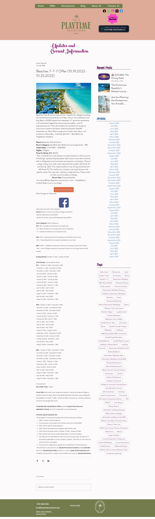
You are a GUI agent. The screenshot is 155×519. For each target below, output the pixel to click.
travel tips (121, 392)
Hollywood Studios (120, 446)
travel (126, 272)
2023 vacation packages (114, 413)
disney (127, 276)
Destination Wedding (120, 279)
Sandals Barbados (113, 315)
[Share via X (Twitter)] (43, 461)
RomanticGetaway (122, 283)
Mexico (119, 432)
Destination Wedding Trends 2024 (114, 359)
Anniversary (117, 276)
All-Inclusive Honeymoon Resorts (110, 399)
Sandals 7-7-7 (104, 279)
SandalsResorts (104, 341)
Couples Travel (103, 276)
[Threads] (117, 11)
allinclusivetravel (108, 392)
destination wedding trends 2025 (114, 417)
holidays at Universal (114, 381)
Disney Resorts (114, 406)
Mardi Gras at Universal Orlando (113, 370)
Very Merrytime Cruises (114, 388)
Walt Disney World (105, 283)
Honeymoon (116, 272)
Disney (126, 305)
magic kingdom (113, 435)
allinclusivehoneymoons (114, 366)
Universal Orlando (120, 286)
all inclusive (123, 323)
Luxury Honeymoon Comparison (113, 439)
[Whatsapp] (109, 11)
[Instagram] (113, 11)
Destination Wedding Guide (119, 348)
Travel (119, 297)
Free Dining (118, 403)
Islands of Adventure (113, 377)
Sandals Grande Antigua (118, 326)
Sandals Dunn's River (108, 323)
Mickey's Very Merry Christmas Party (114, 421)
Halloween (108, 330)
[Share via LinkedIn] (48, 461)
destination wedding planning (114, 410)
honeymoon (109, 373)
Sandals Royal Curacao (121, 341)
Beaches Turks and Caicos (114, 308)
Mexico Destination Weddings (109, 305)
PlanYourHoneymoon (113, 363)
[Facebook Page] (104, 11)
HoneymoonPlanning (113, 301)
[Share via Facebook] (37, 461)
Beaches (110, 297)
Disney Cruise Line (113, 424)
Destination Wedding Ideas (114, 355)
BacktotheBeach (114, 352)
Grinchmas (123, 395)
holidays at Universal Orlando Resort (114, 384)
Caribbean (119, 330)
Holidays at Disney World (109, 344)
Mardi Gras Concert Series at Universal (114, 428)
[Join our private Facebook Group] (121, 11)
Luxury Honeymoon (122, 442)
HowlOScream (105, 446)
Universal (102, 348)
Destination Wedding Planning (114, 290)
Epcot (103, 326)
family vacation (105, 286)
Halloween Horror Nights (114, 319)
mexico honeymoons (108, 395)
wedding (124, 344)
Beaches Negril (107, 312)
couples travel (121, 312)
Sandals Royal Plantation (113, 337)
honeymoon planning (113, 453)
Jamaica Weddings (105, 442)
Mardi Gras (109, 432)
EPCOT (107, 403)
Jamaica (120, 373)
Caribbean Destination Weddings (114, 294)
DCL (127, 399)
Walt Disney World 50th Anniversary (113, 334)
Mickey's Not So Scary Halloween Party (114, 450)
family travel (104, 272)
